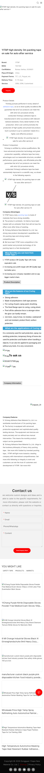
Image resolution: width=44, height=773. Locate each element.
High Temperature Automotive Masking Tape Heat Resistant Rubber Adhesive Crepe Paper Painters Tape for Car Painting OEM (20, 748)
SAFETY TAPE (8, 571)
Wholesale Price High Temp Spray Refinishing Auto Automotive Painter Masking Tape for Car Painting (19, 712)
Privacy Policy (35, 764)
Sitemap (23, 764)
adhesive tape (8, 107)
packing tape (23, 215)
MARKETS (30, 571)
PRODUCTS (19, 571)
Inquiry (8, 90)
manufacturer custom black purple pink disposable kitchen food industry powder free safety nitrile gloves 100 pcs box (21, 676)
